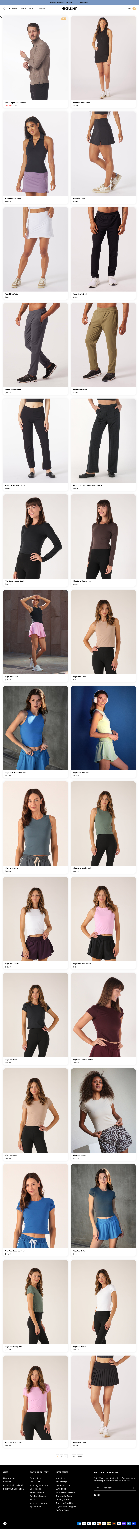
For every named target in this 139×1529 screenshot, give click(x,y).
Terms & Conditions (65, 1503)
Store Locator (63, 1485)
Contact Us (35, 1478)
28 (74, 1456)
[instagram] (99, 1496)
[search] (4, 9)
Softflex (7, 1482)
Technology (61, 1482)
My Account (35, 1507)
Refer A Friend (63, 1510)
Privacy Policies (63, 1500)
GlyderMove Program (66, 1507)
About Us (60, 1478)
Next (80, 1456)
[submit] (133, 1488)
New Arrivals (9, 1478)
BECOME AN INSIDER (106, 1473)
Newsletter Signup (39, 1503)
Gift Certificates (38, 1496)
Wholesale (61, 1489)
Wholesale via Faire (65, 1493)
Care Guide (35, 1489)
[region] (69, 2)
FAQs (32, 1500)
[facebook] (95, 1496)
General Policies (38, 1493)
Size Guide (35, 1482)
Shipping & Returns (39, 1485)
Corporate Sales (64, 1496)
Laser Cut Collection (13, 1489)
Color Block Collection (14, 1485)
